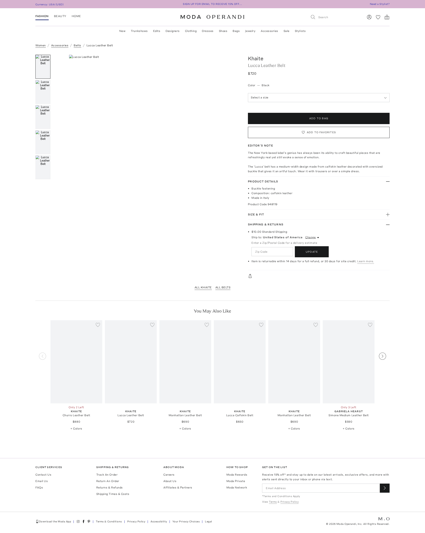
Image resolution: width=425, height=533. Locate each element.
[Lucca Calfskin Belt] (240, 361)
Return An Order (107, 481)
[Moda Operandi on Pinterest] (89, 521)
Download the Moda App (55, 521)
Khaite (255, 58)
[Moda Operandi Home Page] (212, 17)
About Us (169, 481)
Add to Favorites (321, 132)
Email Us (41, 481)
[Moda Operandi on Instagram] (78, 521)
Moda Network (236, 487)
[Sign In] (369, 17)
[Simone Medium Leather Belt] (349, 361)
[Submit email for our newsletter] (385, 488)
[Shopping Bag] (387, 17)
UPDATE (312, 251)
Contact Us (43, 474)
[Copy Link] (319, 276)
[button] (148, 121)
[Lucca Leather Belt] (131, 361)
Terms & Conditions (109, 521)
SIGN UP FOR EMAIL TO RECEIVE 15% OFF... (212, 4)
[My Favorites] (378, 17)
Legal (208, 521)
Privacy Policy (136, 521)
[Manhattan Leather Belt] (185, 361)
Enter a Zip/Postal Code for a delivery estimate (284, 242)
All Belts (223, 287)
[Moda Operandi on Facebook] (83, 521)
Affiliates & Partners (177, 487)
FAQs (39, 487)
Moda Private (235, 481)
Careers (169, 474)
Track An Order (107, 474)
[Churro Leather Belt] (76, 361)
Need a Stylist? (380, 4)
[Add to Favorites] (97, 324)
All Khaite (203, 287)
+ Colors (76, 428)
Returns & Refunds (109, 487)
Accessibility (159, 521)
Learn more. (365, 261)
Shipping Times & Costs (112, 494)
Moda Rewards (236, 474)
